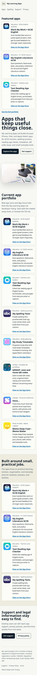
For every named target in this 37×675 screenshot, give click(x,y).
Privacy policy (23, 636)
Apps (4, 9)
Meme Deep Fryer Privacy (11, 670)
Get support (27, 151)
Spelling (10, 9)
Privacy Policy (14, 666)
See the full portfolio (10, 112)
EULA (22, 666)
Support (18, 9)
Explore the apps (10, 151)
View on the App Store (20, 47)
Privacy (26, 9)
